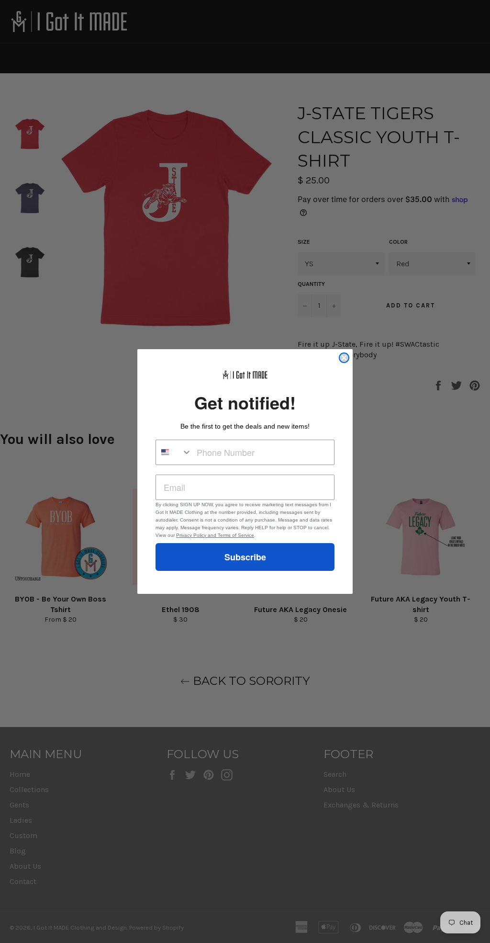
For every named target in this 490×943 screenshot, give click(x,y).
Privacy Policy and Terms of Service (215, 535)
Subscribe (245, 557)
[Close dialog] (344, 358)
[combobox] (174, 452)
